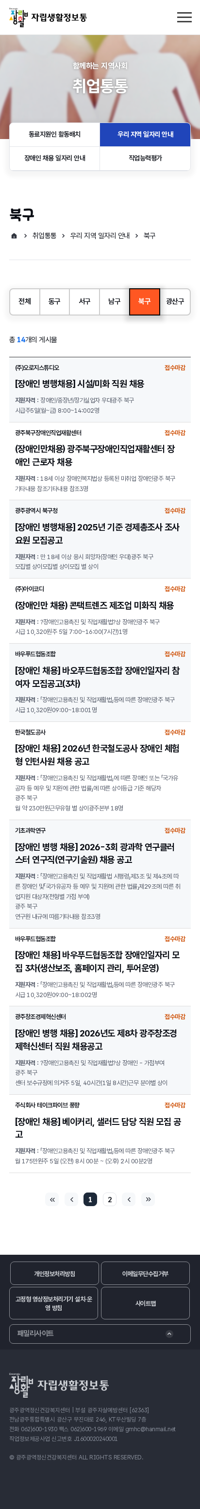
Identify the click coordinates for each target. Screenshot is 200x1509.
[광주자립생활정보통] (48, 17)
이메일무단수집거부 (145, 1274)
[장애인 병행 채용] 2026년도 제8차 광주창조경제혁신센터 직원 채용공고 (96, 1040)
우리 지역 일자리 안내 (145, 134)
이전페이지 (71, 1199)
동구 (55, 301)
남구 (114, 301)
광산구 (175, 301)
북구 (150, 235)
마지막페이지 (148, 1199)
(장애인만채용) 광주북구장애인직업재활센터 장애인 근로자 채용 (95, 455)
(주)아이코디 (29, 589)
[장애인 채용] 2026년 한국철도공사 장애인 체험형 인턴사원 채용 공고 (97, 755)
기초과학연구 (30, 830)
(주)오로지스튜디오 (37, 367)
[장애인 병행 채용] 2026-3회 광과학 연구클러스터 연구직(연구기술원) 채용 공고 (95, 854)
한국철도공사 (30, 732)
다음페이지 (128, 1199)
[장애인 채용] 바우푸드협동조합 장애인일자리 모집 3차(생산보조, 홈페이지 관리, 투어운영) (97, 961)
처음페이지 (52, 1199)
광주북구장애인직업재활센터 (48, 433)
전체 (24, 301)
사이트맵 (145, 1303)
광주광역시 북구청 (36, 510)
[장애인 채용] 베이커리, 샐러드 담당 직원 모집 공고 (98, 1128)
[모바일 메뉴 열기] (184, 16)
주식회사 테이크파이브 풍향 (47, 1105)
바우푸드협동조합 (35, 654)
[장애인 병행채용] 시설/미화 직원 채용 (79, 383)
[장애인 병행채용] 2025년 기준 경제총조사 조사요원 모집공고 (97, 534)
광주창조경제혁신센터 (40, 1016)
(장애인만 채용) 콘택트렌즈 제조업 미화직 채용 (94, 605)
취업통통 (45, 235)
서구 (85, 301)
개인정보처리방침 (54, 1274)
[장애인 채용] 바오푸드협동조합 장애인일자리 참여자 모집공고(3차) (97, 677)
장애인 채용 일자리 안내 (54, 158)
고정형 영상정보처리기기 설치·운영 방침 (54, 1304)
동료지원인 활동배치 (55, 134)
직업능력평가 (145, 158)
